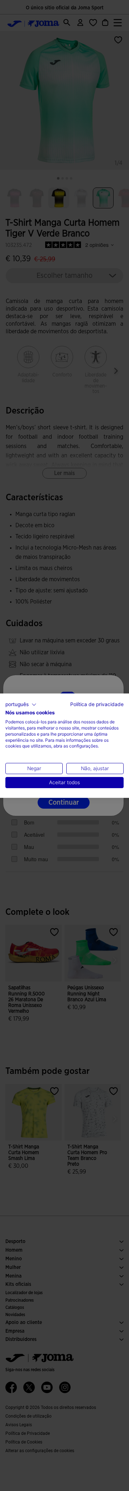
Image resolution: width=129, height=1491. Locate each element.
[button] (21, 704)
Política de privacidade (97, 704)
